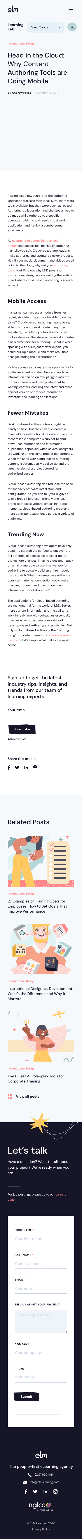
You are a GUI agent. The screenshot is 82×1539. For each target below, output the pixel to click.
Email (20, 1280)
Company (22, 1344)
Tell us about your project (37, 1304)
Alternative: (17, 739)
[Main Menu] (71, 8)
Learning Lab (15, 27)
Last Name (24, 1255)
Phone (20, 1369)
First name (24, 1230)
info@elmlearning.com (44, 1482)
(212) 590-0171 (44, 1475)
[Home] (14, 9)
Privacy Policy (41, 1530)
